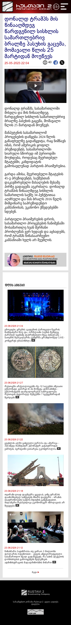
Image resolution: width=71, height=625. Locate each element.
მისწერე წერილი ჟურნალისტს (39, 263)
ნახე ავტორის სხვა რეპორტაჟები (40, 259)
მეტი (34, 572)
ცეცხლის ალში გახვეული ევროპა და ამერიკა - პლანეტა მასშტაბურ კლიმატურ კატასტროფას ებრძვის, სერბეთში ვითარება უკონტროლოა (32, 446)
